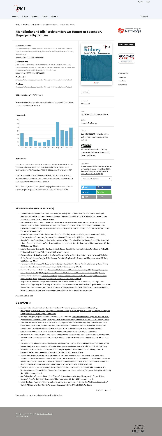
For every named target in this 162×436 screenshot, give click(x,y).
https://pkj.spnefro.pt (44, 414)
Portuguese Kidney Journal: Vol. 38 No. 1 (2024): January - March (57, 279)
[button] (88, 187)
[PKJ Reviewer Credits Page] (127, 63)
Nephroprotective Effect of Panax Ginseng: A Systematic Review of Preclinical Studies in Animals (56, 216)
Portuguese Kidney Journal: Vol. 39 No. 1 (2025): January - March (45, 252)
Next (106, 390)
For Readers (122, 77)
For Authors (122, 81)
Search (145, 17)
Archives (35, 17)
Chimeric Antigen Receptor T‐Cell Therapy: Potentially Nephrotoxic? (51, 258)
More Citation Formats (90, 178)
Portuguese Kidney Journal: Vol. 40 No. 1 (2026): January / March (85, 320)
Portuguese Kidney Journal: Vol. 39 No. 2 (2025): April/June (70, 385)
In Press (25, 17)
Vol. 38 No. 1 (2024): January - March (44, 24)
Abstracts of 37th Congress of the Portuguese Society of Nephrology (73, 270)
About (53, 17)
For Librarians (122, 84)
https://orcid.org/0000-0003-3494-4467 (30, 57)
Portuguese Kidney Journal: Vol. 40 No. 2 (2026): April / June (84, 346)
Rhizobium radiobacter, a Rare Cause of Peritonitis (90, 249)
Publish (45, 17)
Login (148, 2)
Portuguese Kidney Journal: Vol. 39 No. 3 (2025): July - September (72, 331)
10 (28, 296)
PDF (86, 92)
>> (32, 296)
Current (15, 17)
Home (18, 24)
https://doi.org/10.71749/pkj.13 (31, 95)
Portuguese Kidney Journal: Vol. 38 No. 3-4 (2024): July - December (69, 237)
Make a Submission (126, 44)
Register (140, 2)
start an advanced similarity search (38, 395)
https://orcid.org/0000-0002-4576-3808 (30, 73)
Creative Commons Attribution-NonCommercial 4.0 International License (95, 152)
